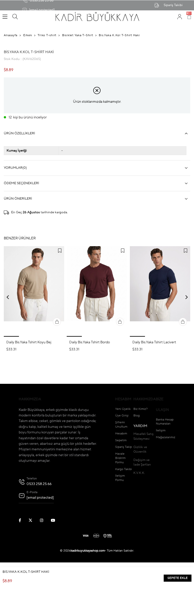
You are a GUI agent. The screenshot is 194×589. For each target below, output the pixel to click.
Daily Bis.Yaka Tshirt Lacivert (154, 342)
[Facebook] (23, 520)
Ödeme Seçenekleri (21, 183)
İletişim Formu (120, 478)
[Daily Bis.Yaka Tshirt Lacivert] (160, 291)
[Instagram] (45, 520)
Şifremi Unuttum (121, 424)
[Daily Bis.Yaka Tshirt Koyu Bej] (34, 291)
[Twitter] (34, 520)
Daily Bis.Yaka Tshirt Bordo (89, 342)
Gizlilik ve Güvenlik (140, 449)
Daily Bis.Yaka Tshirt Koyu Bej (28, 342)
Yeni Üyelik (123, 409)
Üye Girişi (122, 415)
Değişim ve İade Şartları (142, 462)
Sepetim (121, 440)
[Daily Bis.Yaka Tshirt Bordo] (97, 291)
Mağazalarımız (165, 437)
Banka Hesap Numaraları (165, 422)
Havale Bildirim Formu (120, 458)
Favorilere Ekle (59, 250)
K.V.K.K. (139, 473)
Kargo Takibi (123, 469)
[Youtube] (56, 520)
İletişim (160, 430)
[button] (11, 336)
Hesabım (121, 433)
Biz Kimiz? (140, 409)
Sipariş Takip (123, 447)
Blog (136, 415)
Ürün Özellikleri (19, 133)
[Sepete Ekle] (57, 322)
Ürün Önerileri (18, 198)
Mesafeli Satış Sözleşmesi (143, 436)
